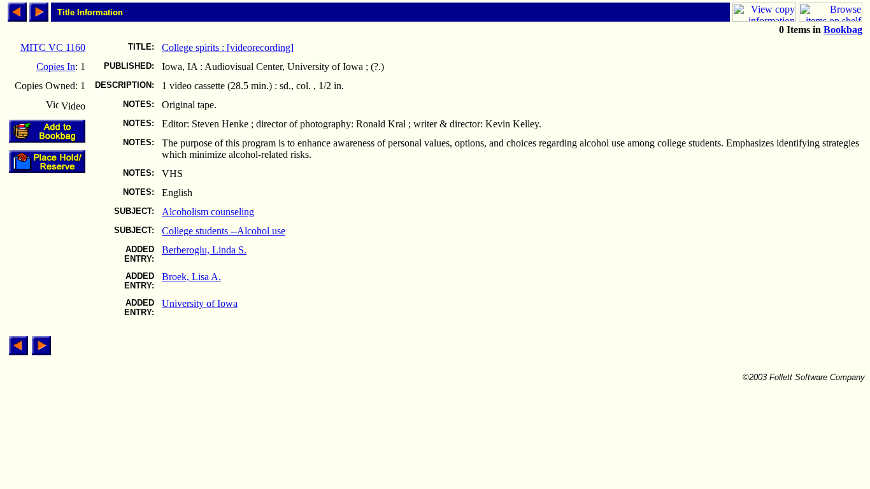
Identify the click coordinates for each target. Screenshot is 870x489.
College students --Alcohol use (223, 230)
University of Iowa (200, 303)
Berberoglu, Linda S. (204, 249)
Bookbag (843, 29)
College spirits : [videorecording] (228, 47)
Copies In (55, 66)
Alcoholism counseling (208, 211)
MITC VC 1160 (52, 47)
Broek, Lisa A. (191, 276)
